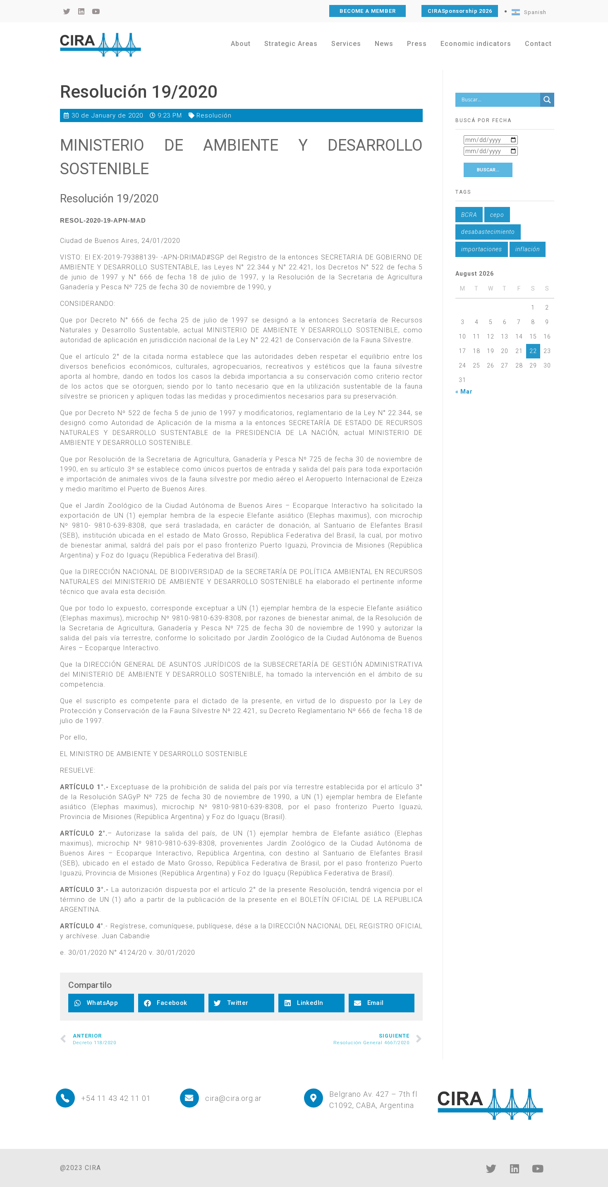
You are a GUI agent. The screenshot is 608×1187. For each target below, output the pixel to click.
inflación (527, 249)
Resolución (214, 115)
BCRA (469, 214)
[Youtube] (537, 1168)
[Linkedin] (514, 1168)
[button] (101, 1003)
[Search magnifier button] (547, 100)
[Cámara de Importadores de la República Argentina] (100, 45)
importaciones (481, 249)
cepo (497, 214)
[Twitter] (491, 1168)
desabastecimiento (488, 231)
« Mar (464, 391)
